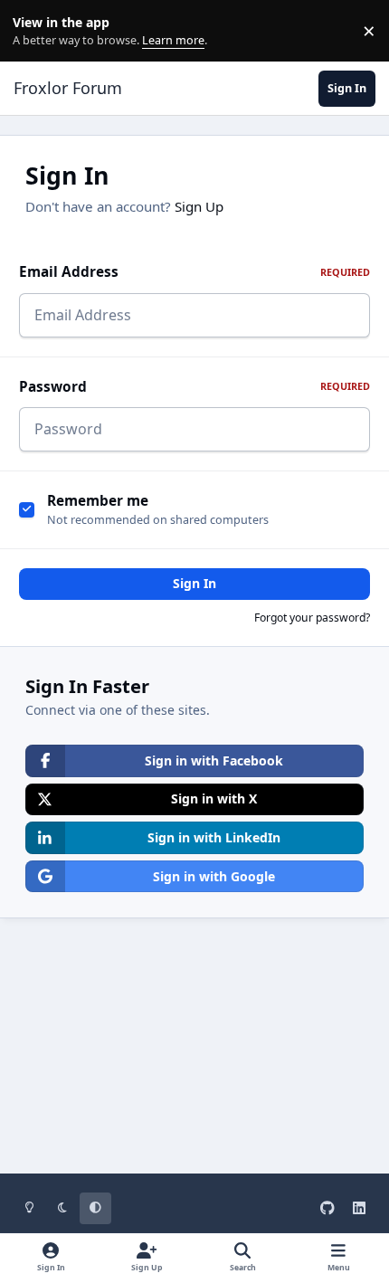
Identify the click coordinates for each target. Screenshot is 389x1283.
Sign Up (199, 206)
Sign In (194, 583)
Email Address (194, 271)
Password (194, 386)
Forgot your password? (312, 617)
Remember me (97, 500)
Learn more (35, 31)
